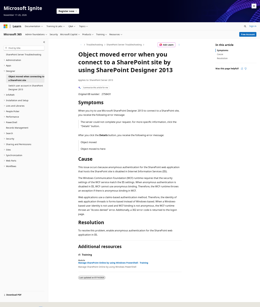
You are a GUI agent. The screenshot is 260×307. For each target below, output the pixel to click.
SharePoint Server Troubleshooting (124, 44)
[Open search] (245, 26)
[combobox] (24, 48)
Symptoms (222, 50)
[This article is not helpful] (245, 68)
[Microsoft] (6, 26)
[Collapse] (44, 42)
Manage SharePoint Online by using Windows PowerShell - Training (113, 262)
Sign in (252, 26)
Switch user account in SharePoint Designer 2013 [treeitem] (25, 87)
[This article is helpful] (242, 68)
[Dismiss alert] (254, 6)
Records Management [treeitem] (17, 127)
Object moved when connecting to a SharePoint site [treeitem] (26, 78)
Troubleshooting (94, 44)
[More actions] (179, 44)
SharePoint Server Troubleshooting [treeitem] (23, 54)
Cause (220, 54)
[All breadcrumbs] (81, 44)
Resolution (222, 58)
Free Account (248, 34)
